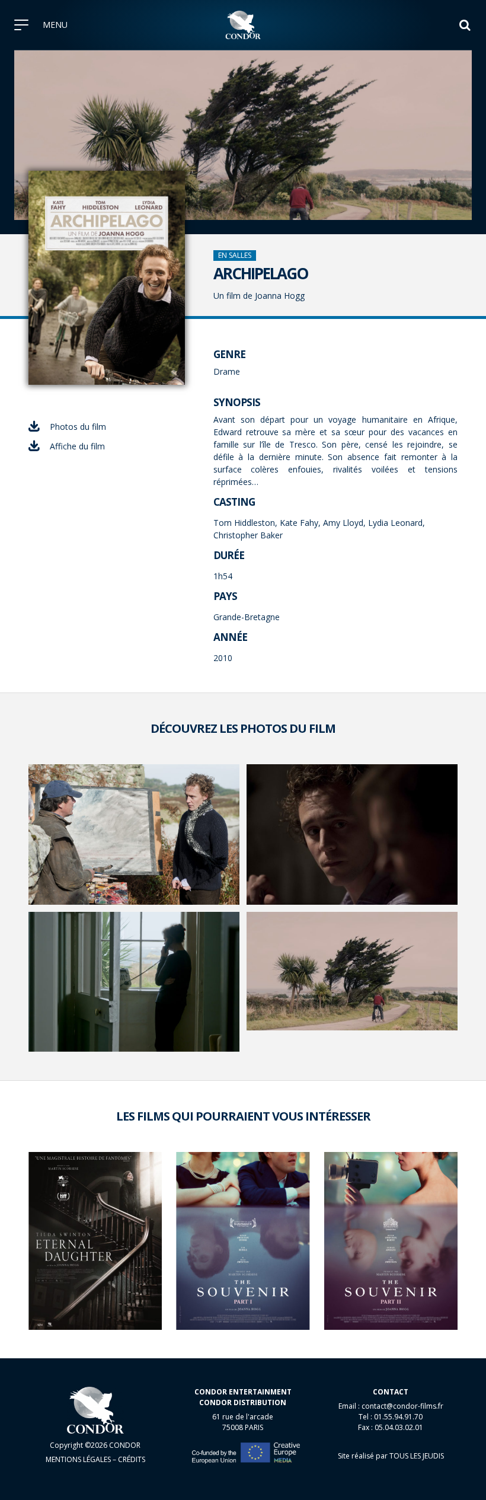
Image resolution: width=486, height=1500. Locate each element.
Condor (243, 25)
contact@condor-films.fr (402, 1406)
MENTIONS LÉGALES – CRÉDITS (95, 1459)
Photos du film (78, 426)
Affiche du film (77, 446)
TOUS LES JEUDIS (416, 1456)
